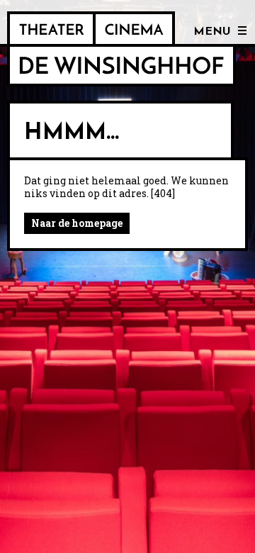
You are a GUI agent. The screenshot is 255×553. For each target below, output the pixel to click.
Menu (212, 32)
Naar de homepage (77, 223)
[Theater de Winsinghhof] (51, 29)
